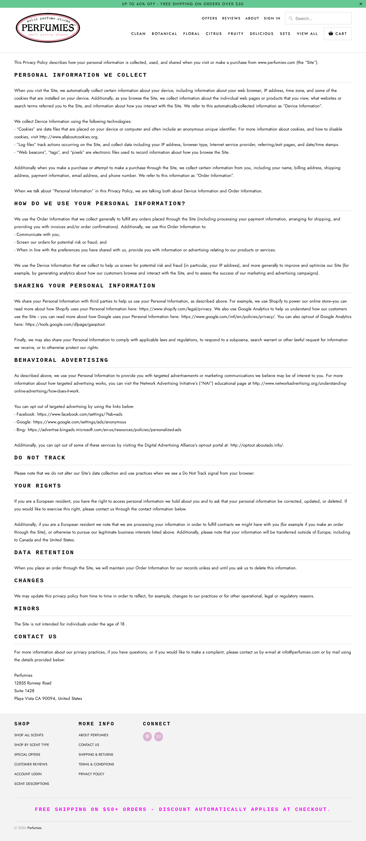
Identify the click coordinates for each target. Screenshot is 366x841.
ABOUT (252, 18)
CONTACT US (89, 744)
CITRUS (214, 33)
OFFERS (210, 18)
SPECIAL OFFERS (27, 754)
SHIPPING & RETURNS (96, 754)
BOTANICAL (164, 33)
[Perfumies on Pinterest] (147, 736)
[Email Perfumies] (158, 736)
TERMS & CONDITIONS (96, 764)
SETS (285, 33)
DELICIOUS (262, 33)
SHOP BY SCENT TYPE (31, 744)
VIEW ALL (307, 33)
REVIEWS (231, 18)
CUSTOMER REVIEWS (30, 764)
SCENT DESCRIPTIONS (31, 783)
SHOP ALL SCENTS (28, 735)
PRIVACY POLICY (91, 774)
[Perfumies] (47, 30)
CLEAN (138, 33)
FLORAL (191, 33)
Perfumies (34, 827)
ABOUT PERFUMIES (93, 735)
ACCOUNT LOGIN (27, 774)
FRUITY (236, 33)
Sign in (272, 18)
